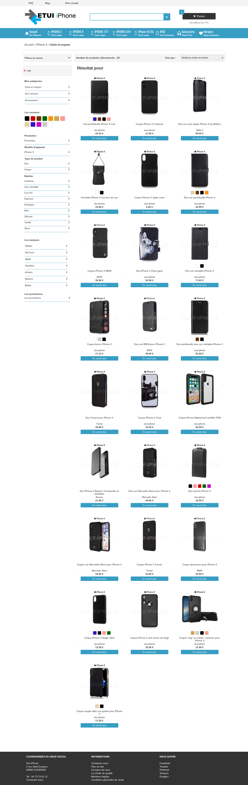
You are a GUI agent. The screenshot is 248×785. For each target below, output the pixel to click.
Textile (27, 222)
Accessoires (31, 100)
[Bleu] (33, 126)
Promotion (29, 140)
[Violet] (39, 126)
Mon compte (72, 3)
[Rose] (62, 120)
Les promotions (32, 298)
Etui (26, 163)
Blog (47, 3)
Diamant (28, 198)
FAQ (31, 3)
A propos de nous (100, 770)
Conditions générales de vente (107, 779)
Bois (26, 210)
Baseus (29, 278)
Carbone (29, 181)
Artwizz (29, 272)
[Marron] (39, 120)
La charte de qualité (102, 773)
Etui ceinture (31, 93)
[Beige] (27, 126)
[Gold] (56, 120)
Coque (27, 169)
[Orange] (50, 120)
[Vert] (44, 120)
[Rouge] (33, 120)
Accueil (28, 44)
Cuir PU (28, 192)
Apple (28, 259)
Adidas (28, 245)
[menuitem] (31, 3)
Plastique (29, 204)
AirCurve (29, 252)
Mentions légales (100, 776)
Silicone (28, 216)
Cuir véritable (31, 187)
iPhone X (41, 44)
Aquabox (29, 265)
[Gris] (44, 126)
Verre (27, 228)
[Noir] (27, 120)
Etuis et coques (33, 87)
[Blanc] (50, 126)
